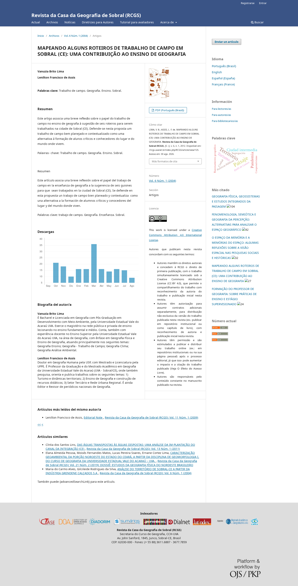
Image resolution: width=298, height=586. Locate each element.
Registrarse (247, 3)
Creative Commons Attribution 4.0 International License (175, 235)
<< (39, 424)
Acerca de (167, 22)
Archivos (52, 22)
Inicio (41, 36)
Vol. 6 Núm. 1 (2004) (76, 36)
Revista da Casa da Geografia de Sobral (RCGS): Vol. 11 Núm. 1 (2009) (151, 417)
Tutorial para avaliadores (137, 22)
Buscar (259, 22)
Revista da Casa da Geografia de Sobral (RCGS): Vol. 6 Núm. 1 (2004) (145, 473)
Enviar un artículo (226, 42)
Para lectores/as (221, 109)
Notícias (69, 22)
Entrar (263, 3)
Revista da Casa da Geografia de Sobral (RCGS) (86, 15)
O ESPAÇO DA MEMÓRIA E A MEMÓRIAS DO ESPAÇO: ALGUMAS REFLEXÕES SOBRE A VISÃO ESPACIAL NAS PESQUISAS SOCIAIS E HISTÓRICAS (235, 248)
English (217, 72)
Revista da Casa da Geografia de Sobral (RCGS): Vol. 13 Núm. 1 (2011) (133, 449)
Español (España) (223, 78)
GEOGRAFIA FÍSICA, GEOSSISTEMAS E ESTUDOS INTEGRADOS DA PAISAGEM (236, 201)
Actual (35, 22)
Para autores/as (221, 115)
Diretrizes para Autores (98, 22)
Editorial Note (93, 417)
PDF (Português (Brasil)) (169, 110)
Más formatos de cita (164, 161)
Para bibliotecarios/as (225, 121)
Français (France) (223, 84)
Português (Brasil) (224, 66)
